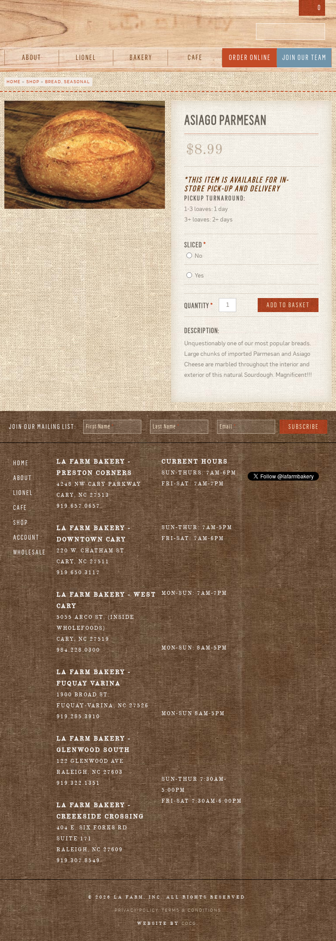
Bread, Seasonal (67, 81)
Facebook (262, 8)
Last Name (166, 426)
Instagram (288, 8)
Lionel (86, 57)
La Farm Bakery (168, 26)
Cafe (195, 57)
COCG (189, 923)
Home (14, 81)
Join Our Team (304, 57)
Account (26, 537)
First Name (100, 426)
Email (228, 426)
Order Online (250, 57)
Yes (199, 275)
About (31, 57)
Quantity (198, 306)
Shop (32, 81)
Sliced (195, 245)
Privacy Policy (137, 910)
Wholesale (29, 552)
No (198, 256)
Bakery (141, 57)
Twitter (274, 8)
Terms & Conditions (191, 910)
